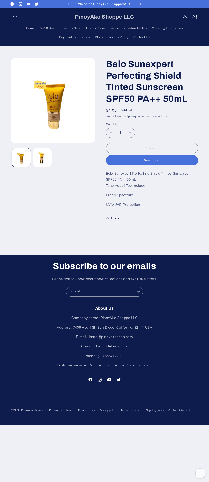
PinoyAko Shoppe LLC (34, 410)
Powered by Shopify (61, 410)
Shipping (130, 116)
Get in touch (116, 346)
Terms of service (131, 410)
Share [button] (115, 217)
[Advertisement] (104, 453)
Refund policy (86, 410)
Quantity (112, 124)
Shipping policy (155, 410)
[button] (15, 17)
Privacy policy (108, 410)
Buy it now (152, 160)
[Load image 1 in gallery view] (21, 157)
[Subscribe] (138, 292)
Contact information (180, 410)
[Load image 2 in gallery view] (42, 157)
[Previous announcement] (68, 4)
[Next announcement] (140, 4)
